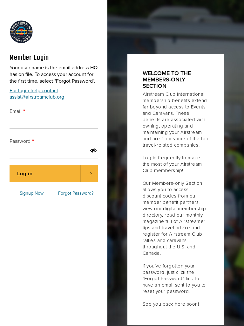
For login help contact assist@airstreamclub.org (37, 93)
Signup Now (32, 193)
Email (16, 111)
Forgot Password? (75, 193)
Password (20, 141)
